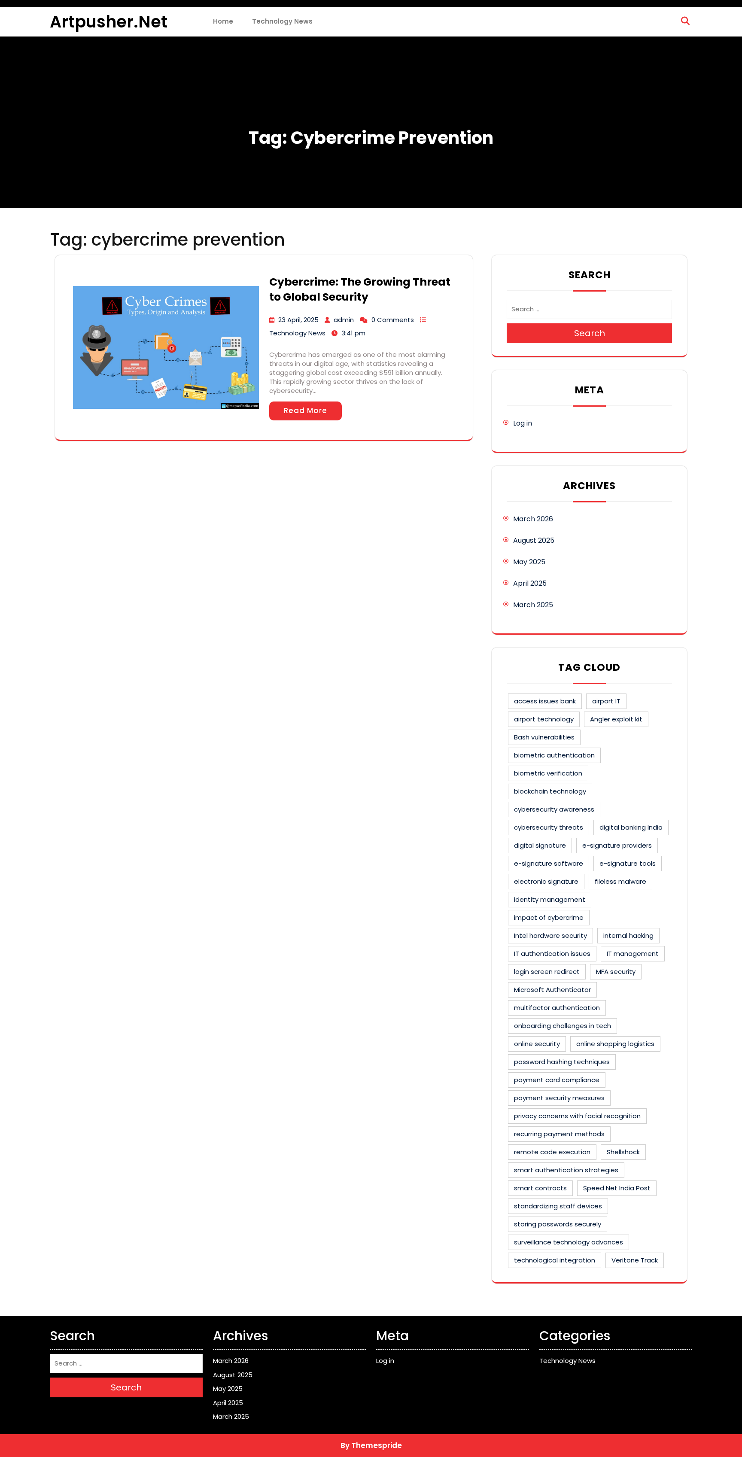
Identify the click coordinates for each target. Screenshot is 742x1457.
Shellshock (623, 1151)
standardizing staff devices (558, 1206)
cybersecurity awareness (554, 809)
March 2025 (533, 605)
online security (537, 1043)
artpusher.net (108, 21)
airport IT (606, 701)
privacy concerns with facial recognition (577, 1115)
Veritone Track (634, 1260)
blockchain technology (550, 791)
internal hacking (628, 935)
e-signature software (548, 863)
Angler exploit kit (616, 719)
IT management (633, 953)
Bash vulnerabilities (544, 737)
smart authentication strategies (566, 1169)
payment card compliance (556, 1079)
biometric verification (548, 773)
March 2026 (533, 519)
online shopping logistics (615, 1043)
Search (589, 333)
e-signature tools (627, 863)
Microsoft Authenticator (552, 989)
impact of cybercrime (549, 917)
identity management (549, 899)
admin (344, 319)
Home (223, 21)
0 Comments (392, 319)
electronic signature (546, 881)
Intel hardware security (550, 935)
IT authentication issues (552, 953)
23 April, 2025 (298, 319)
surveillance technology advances (568, 1242)
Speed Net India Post (617, 1187)
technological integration (554, 1260)
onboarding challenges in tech (562, 1025)
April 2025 (530, 583)
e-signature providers (617, 845)
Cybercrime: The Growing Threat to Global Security (359, 289)
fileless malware (620, 881)
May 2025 (529, 562)
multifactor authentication (557, 1007)
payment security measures (559, 1097)
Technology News (282, 21)
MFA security (616, 971)
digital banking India (631, 827)
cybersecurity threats (548, 827)
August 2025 (533, 540)
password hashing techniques (562, 1061)
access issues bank (545, 701)
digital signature (540, 845)
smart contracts (540, 1187)
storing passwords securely (557, 1224)
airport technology (544, 719)
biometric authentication (554, 755)
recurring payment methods (559, 1133)
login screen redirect (547, 971)
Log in (522, 423)
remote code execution (552, 1151)
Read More (305, 410)
